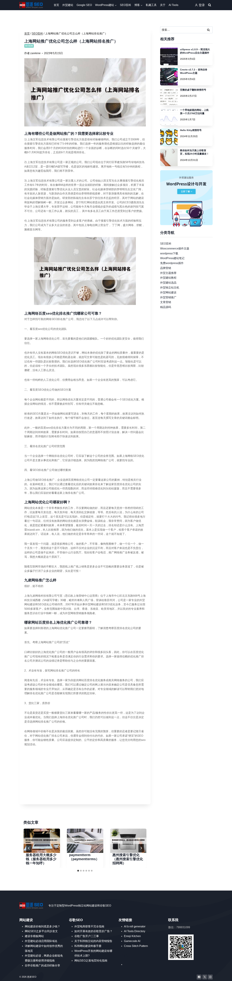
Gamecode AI (132, 941)
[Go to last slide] (29, 848)
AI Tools (173, 5)
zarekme (35, 53)
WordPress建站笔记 (172, 258)
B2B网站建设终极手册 (87, 946)
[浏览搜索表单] (210, 5)
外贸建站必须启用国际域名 (41, 941)
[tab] (78, 871)
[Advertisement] (85, 776)
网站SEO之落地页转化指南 (90, 960)
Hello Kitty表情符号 (191, 130)
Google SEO (84, 5)
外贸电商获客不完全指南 (89, 926)
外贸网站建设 (168, 292)
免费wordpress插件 (172, 263)
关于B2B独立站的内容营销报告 (93, 941)
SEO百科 (125, 5)
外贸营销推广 (168, 297)
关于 (162, 5)
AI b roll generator (134, 926)
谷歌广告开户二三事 (86, 936)
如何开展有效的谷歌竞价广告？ (93, 931)
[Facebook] (199, 977)
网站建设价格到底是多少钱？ (42, 926)
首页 (56, 5)
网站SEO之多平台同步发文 (41, 931)
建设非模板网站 (34, 936)
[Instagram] (210, 977)
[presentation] (41, 841)
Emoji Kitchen (132, 936)
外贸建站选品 (168, 282)
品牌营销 (165, 268)
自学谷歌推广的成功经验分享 (42, 965)
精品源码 (165, 307)
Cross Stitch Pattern (136, 946)
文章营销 (165, 302)
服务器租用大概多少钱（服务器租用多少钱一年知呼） (41, 859)
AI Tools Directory (134, 931)
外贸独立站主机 (169, 287)
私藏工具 (151, 5)
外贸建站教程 (168, 277)
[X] (204, 977)
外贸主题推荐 (168, 272)
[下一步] (141, 848)
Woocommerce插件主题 (174, 248)
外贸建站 (67, 5)
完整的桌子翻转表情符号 (193, 89)
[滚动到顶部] (224, 975)
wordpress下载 (169, 253)
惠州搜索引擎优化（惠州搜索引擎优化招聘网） (127, 859)
